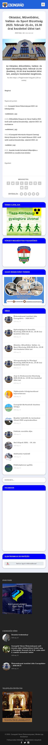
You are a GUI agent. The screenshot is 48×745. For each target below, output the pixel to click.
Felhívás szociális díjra (23, 431)
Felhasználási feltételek (15, 740)
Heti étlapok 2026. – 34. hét (25, 442)
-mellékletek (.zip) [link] (11, 114)
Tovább (35, 233)
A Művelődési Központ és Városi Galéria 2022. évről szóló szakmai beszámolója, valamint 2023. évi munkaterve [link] (23, 121)
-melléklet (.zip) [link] (10, 145)
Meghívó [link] (8, 90)
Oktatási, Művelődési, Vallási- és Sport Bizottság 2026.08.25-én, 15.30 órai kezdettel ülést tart (28, 347)
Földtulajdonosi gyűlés (23, 465)
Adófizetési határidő (22, 454)
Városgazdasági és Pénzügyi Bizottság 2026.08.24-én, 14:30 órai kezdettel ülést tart (28, 363)
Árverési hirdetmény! (19, 635)
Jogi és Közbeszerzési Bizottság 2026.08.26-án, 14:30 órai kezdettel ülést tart (28, 378)
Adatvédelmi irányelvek (33, 740)
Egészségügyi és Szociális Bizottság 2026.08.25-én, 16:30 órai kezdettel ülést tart (28, 332)
